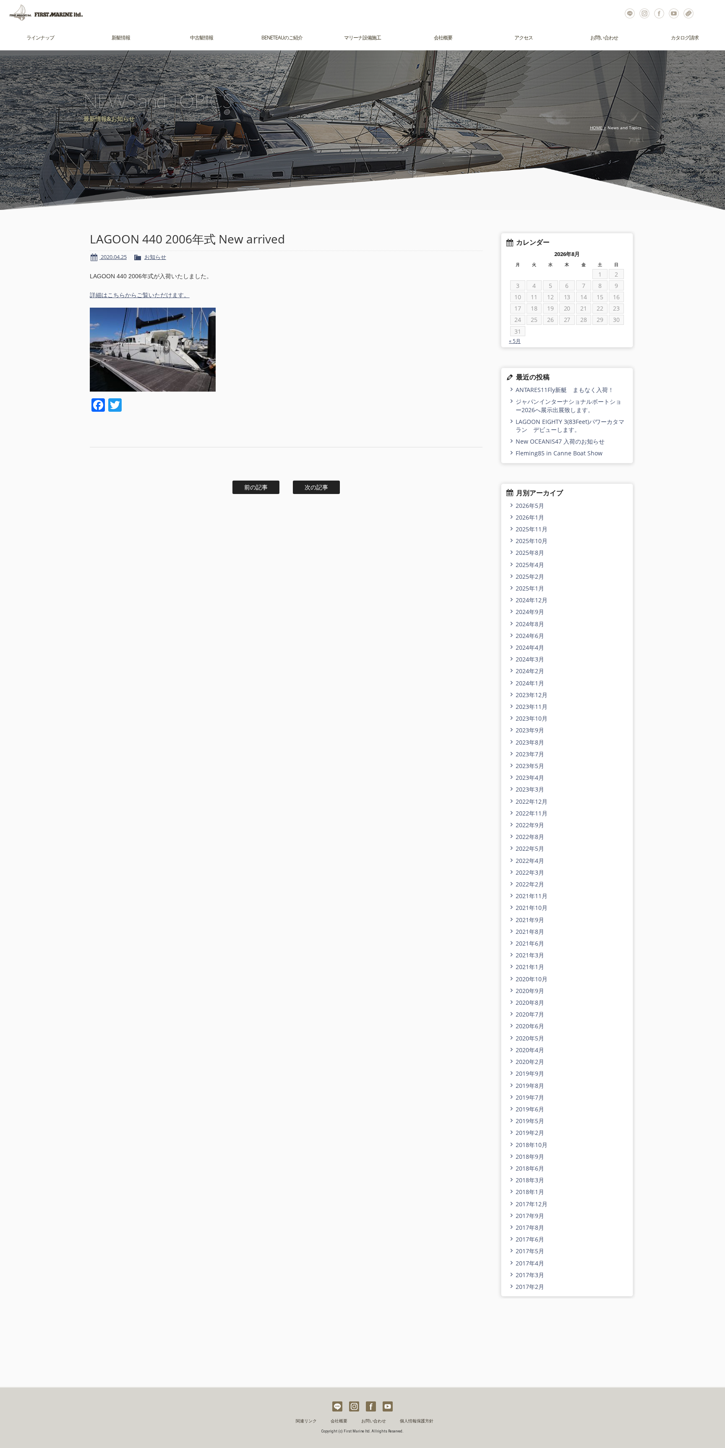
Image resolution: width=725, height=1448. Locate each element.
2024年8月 (530, 624)
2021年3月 (530, 955)
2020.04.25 (113, 257)
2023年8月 (530, 742)
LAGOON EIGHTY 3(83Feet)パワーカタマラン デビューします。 (570, 426)
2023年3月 (530, 789)
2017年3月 (530, 1275)
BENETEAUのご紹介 (282, 37)
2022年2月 (530, 884)
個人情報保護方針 (416, 1421)
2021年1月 (530, 967)
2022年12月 (532, 801)
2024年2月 (530, 671)
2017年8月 (530, 1227)
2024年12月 (532, 600)
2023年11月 (532, 707)
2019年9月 (530, 1073)
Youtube (674, 12)
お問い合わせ (688, 12)
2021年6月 (530, 943)
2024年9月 (530, 612)
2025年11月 (532, 529)
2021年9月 (530, 920)
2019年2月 (530, 1133)
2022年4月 (530, 861)
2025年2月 (530, 576)
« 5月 (515, 341)
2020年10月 (532, 979)
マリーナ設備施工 (362, 37)
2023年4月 (530, 778)
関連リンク (306, 1421)
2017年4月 (530, 1263)
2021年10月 (532, 908)
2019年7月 (530, 1097)
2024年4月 (530, 647)
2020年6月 (530, 1026)
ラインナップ (40, 37)
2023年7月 (530, 754)
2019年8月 (530, 1086)
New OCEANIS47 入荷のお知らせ (560, 441)
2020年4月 (530, 1050)
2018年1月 (530, 1192)
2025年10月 (532, 541)
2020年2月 (530, 1062)
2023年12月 (532, 695)
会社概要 (443, 37)
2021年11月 (532, 896)
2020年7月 (530, 1014)
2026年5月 (530, 506)
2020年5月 (530, 1038)
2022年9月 (530, 825)
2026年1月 (530, 517)
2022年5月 (530, 848)
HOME (596, 128)
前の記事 (256, 487)
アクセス (523, 37)
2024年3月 (530, 659)
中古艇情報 (201, 37)
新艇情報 (121, 37)
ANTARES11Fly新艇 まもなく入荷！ (565, 390)
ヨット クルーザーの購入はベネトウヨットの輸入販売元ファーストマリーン (42, 12)
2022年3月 (530, 872)
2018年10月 (532, 1145)
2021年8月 (530, 932)
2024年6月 (530, 636)
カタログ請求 (685, 37)
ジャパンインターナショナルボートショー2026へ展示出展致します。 (568, 405)
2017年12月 (532, 1204)
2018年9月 (530, 1156)
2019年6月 (530, 1109)
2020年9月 (530, 991)
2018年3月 (530, 1180)
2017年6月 (530, 1239)
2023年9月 (530, 730)
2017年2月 (530, 1287)
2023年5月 (530, 766)
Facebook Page (659, 12)
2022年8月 (530, 837)
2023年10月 (532, 718)
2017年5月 (530, 1251)
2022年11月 (532, 813)
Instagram (644, 12)
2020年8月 (530, 1002)
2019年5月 (530, 1121)
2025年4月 (530, 565)
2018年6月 (530, 1168)
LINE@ (630, 12)
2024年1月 (530, 683)
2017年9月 (530, 1216)
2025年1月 (530, 588)
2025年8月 (530, 553)
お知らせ (155, 257)
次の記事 (316, 487)
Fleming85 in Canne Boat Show (559, 453)
